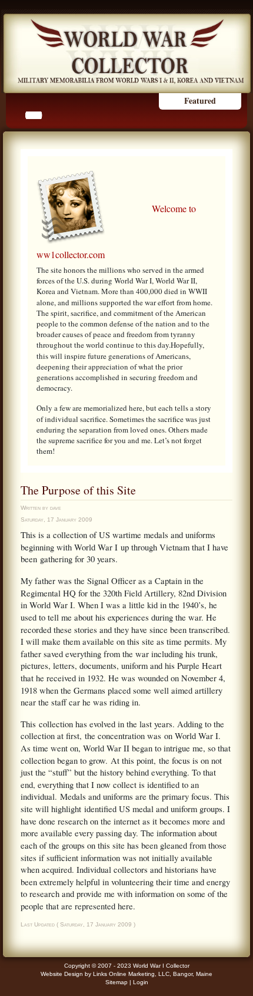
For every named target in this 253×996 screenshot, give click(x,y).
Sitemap (116, 982)
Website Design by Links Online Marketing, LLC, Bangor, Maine (126, 974)
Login (140, 982)
